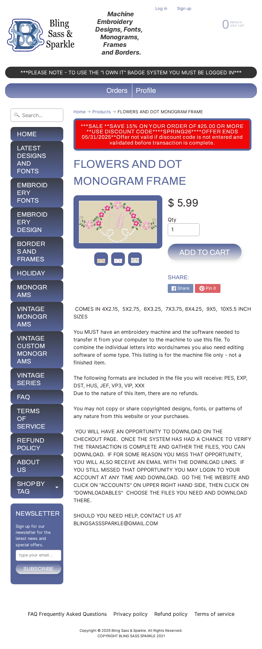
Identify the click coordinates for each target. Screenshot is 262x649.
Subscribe (38, 568)
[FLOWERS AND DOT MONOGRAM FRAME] (101, 259)
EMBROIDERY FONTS (32, 193)
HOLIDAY (31, 273)
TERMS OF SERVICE (31, 418)
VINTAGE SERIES (31, 379)
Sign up (184, 9)
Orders (116, 90)
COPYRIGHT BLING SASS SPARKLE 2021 (131, 636)
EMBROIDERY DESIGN (32, 222)
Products (101, 111)
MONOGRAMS (32, 291)
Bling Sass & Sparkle (129, 630)
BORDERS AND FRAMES (31, 251)
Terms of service (214, 614)
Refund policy (171, 614)
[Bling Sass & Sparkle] (41, 33)
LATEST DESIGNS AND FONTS (31, 160)
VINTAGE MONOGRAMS (32, 316)
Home (79, 111)
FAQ (23, 396)
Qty (172, 219)
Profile (146, 90)
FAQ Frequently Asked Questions (67, 614)
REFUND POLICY (30, 444)
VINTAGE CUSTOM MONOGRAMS (32, 350)
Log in (161, 9)
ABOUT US (28, 466)
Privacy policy (130, 614)
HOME (27, 134)
